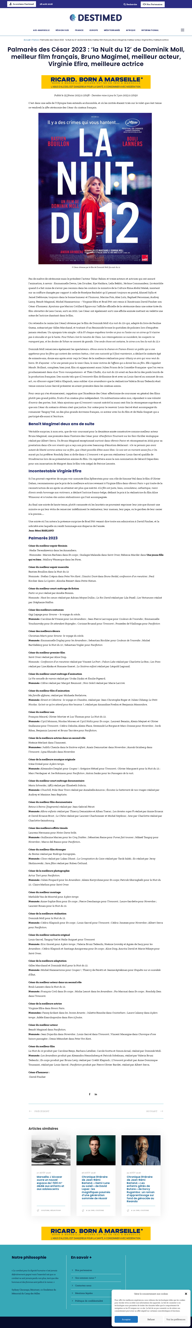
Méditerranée (112, 30)
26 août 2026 (89, 1173)
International (150, 30)
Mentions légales (84, 1293)
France (79, 30)
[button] (186, 1293)
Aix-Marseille (41, 30)
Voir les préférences (175, 1319)
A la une (90, 1210)
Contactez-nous (83, 1285)
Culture (45, 1210)
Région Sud (62, 30)
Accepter (126, 1319)
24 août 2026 (134, 1173)
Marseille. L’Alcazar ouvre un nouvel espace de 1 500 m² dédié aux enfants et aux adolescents (50, 1183)
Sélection (55, 1210)
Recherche (131, 4)
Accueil (27, 40)
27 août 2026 (44, 1173)
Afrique (130, 30)
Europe (94, 30)
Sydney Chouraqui (20, 1289)
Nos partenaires (83, 1270)
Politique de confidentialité (89, 1300)
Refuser (151, 1319)
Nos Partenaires (154, 4)
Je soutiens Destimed (23, 4)
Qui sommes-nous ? (85, 1277)
